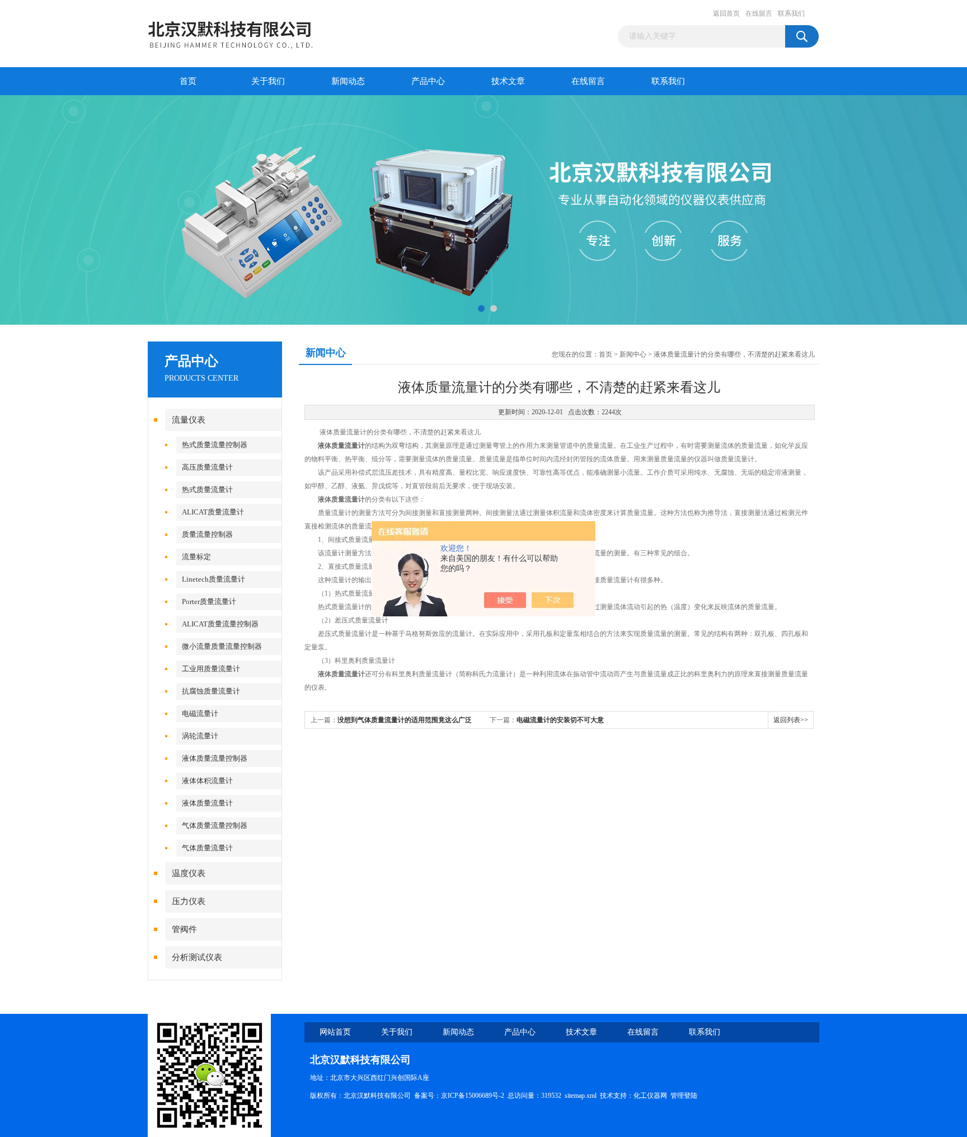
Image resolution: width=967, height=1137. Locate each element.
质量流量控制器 (207, 534)
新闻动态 (348, 81)
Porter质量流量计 (209, 601)
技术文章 (508, 81)
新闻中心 (632, 354)
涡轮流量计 (200, 736)
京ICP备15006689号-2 (472, 1095)
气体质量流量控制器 (214, 825)
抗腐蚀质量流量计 (211, 691)
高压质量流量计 (207, 467)
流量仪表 (188, 419)
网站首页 (335, 1032)
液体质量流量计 (207, 803)
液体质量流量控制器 (214, 758)
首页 (188, 81)
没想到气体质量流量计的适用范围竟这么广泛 (404, 720)
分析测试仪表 (197, 957)
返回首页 (726, 13)
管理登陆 (683, 1095)
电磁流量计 (200, 713)
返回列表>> (790, 720)
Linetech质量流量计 (213, 579)
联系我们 (791, 13)
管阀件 (184, 929)
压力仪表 (188, 901)
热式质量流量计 (207, 489)
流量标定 (196, 557)
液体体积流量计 (207, 780)
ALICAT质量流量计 (213, 512)
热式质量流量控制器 (214, 445)
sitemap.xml (581, 1095)
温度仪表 (188, 873)
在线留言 (758, 13)
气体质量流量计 (207, 848)
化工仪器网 (650, 1095)
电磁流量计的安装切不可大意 (560, 720)
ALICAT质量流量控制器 (220, 624)
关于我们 (268, 81)
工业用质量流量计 (211, 669)
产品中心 (428, 81)
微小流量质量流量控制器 (222, 646)
